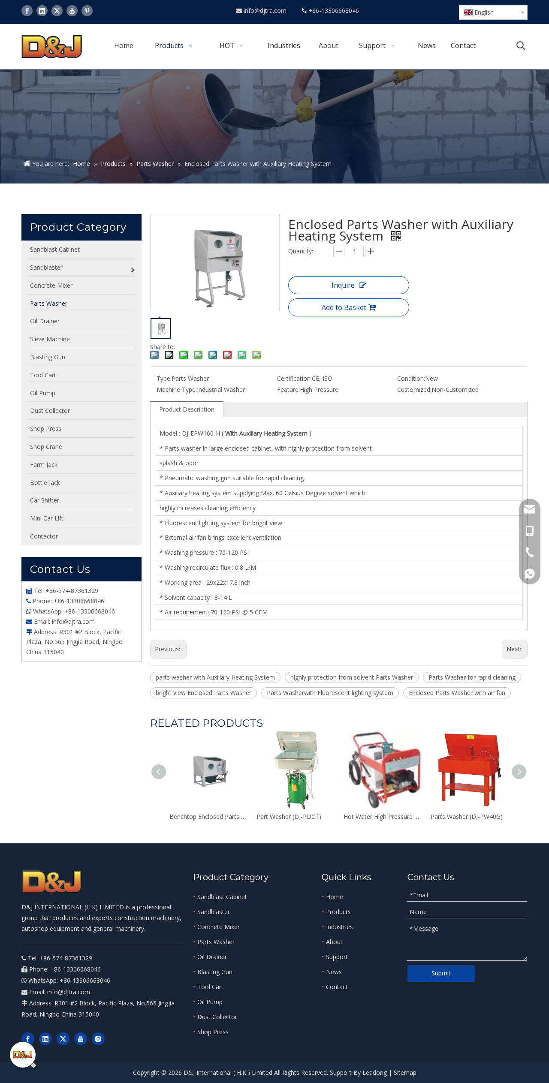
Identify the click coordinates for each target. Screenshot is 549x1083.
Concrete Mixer (218, 927)
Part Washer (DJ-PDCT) (288, 816)
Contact (337, 987)
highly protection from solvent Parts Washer (351, 677)
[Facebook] (27, 10)
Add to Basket (344, 307)
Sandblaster (213, 912)
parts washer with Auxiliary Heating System (215, 677)
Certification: (294, 378)
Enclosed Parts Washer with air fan (457, 693)
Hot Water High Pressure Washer (383, 816)
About (334, 942)
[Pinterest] (87, 10)
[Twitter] (57, 10)
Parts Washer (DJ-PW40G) (467, 816)
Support (337, 957)
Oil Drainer (212, 957)
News (334, 972)
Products (338, 912)
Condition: (411, 378)
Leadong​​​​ (374, 1072)
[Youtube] (72, 10)
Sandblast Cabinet (222, 897)
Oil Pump (210, 1002)
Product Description (186, 409)
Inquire (343, 285)
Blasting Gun (214, 972)
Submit (441, 973)
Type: (164, 378)
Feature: (288, 389)
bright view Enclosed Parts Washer (203, 693)
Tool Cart (210, 987)
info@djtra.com (266, 10)
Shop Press (213, 1032)
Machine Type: (177, 389)
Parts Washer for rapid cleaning (472, 677)
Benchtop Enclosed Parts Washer (208, 816)
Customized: (414, 389)
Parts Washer (216, 942)
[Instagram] (98, 1038)
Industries (339, 927)
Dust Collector (217, 1017)
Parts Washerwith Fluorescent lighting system (330, 693)
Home (334, 897)
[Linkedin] (42, 10)
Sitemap (405, 1072)
